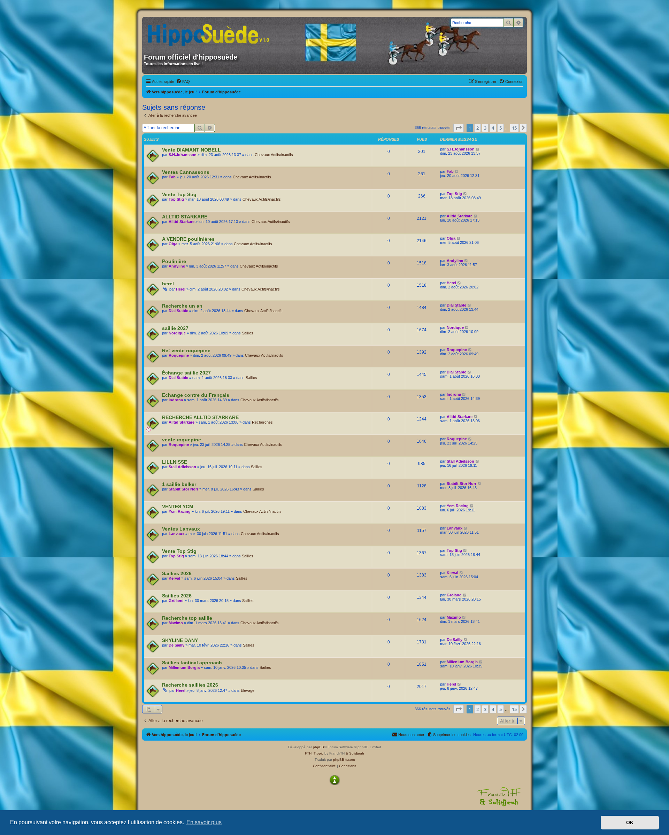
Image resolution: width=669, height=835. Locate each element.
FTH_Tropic (314, 753)
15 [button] (514, 128)
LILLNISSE (174, 462)
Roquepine (179, 355)
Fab (172, 177)
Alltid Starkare (181, 221)
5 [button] (500, 128)
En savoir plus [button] (204, 822)
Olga (173, 244)
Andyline (177, 266)
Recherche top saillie (187, 618)
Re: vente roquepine (186, 350)
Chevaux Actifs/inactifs (274, 155)
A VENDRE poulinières (188, 239)
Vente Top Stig (179, 194)
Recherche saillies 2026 (190, 685)
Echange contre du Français (195, 395)
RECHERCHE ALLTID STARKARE (200, 417)
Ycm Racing (180, 511)
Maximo (176, 623)
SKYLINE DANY (180, 640)
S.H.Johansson (183, 155)
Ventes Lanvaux (181, 529)
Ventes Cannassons (185, 172)
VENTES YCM (177, 506)
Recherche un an (182, 306)
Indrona (176, 400)
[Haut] (334, 780)
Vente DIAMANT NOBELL (191, 150)
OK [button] (629, 822)
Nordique (177, 333)
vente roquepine (181, 439)
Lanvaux (176, 534)
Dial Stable (178, 311)
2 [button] (477, 128)
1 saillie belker (179, 484)
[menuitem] (183, 81)
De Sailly (176, 645)
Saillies (247, 333)
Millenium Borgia (184, 667)
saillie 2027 (175, 328)
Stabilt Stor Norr (183, 489)
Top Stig (176, 199)
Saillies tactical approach (192, 662)
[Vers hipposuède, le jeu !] (211, 32)
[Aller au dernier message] (478, 149)
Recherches (262, 422)
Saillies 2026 (177, 573)
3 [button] (485, 128)
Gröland (176, 600)
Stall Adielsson (182, 467)
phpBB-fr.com (344, 759)
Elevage (247, 690)
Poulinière (174, 261)
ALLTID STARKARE (184, 216)
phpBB (318, 747)
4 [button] (493, 128)
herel (168, 283)
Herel (180, 289)
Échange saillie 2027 (186, 373)
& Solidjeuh (355, 753)
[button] (458, 128)
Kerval (174, 578)
